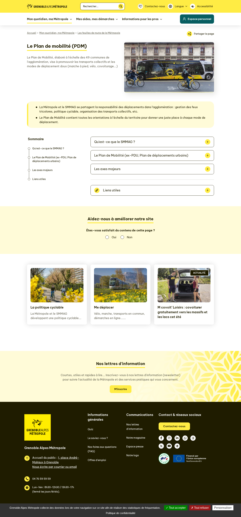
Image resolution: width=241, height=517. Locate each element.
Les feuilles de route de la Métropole (99, 33)
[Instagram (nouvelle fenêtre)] (169, 438)
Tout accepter (177, 507)
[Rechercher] (120, 6)
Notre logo (132, 455)
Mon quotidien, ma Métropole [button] (47, 19)
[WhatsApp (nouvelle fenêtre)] (185, 438)
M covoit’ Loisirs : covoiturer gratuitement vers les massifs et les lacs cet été (182, 312)
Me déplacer (104, 307)
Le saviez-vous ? (98, 438)
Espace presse (134, 446)
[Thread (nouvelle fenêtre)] (193, 438)
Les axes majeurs (42, 170)
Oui (114, 237)
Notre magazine (135, 437)
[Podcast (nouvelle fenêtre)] (177, 446)
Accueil (31, 33)
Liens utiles (39, 179)
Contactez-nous (174, 426)
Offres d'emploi (97, 460)
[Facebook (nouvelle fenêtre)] (161, 438)
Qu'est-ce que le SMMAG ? (48, 148)
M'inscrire (120, 389)
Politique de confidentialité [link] (120, 513)
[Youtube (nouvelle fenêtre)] (169, 446)
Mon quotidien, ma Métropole (56, 33)
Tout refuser (201, 507)
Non (129, 237)
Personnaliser (223, 507)
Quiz (90, 429)
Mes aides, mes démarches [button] (95, 19)
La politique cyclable (47, 307)
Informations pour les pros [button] (140, 19)
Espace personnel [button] (199, 19)
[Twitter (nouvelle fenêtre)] (161, 446)
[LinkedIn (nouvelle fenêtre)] (177, 438)
